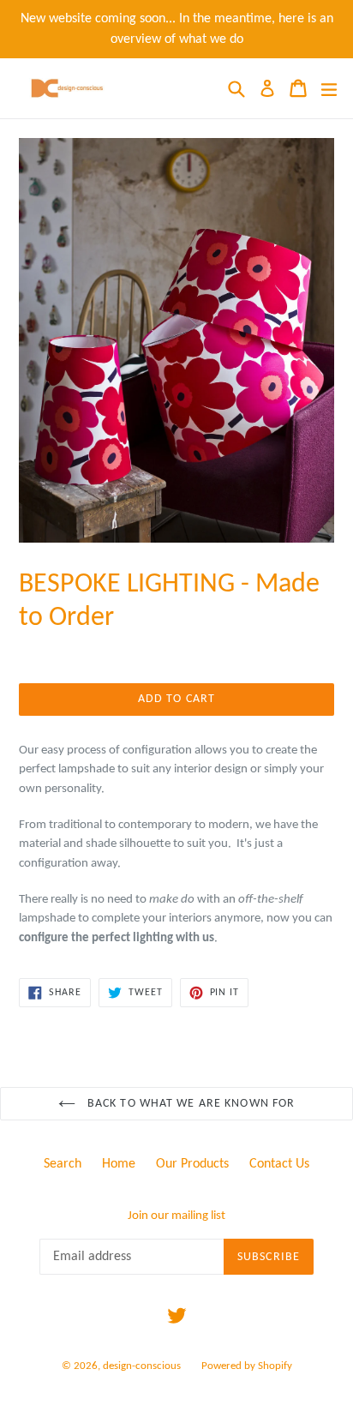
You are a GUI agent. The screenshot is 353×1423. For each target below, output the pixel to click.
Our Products (192, 1164)
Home (118, 1164)
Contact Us (279, 1164)
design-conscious (142, 1366)
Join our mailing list (176, 1216)
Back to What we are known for (190, 1103)
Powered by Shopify (246, 1366)
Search (62, 1164)
